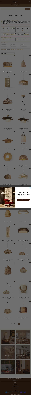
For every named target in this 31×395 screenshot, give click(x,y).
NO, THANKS (23, 202)
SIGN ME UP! (23, 199)
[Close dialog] (30, 188)
